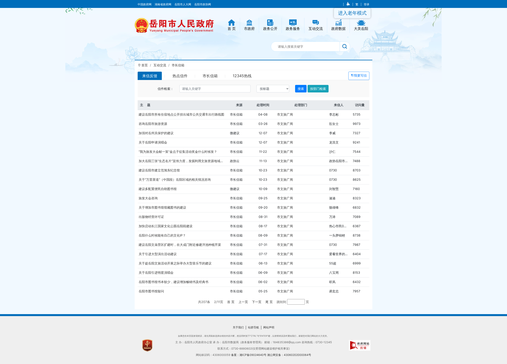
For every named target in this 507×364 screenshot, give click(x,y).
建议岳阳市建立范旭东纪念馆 (159, 170)
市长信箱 (178, 65)
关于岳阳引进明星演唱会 (156, 273)
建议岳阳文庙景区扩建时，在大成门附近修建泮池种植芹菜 (180, 245)
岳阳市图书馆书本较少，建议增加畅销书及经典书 (173, 282)
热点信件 (180, 75)
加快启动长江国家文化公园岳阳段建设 (166, 226)
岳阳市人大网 (183, 4)
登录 (366, 4)
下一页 (256, 302)
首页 (144, 65)
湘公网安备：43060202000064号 (289, 354)
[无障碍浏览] (348, 4)
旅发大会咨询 (148, 198)
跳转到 (282, 302)
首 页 (230, 302)
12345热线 (242, 75)
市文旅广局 (285, 114)
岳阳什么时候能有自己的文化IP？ (162, 235)
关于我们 (238, 327)
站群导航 (253, 327)
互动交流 (159, 65)
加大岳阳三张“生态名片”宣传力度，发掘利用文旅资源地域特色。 (184, 161)
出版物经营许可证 (151, 217)
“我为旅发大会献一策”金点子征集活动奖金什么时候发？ (178, 152)
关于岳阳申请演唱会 (153, 142)
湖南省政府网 (163, 4)
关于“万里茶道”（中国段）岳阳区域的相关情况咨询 (175, 180)
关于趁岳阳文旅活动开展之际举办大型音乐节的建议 (175, 263)
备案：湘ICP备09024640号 (249, 354)
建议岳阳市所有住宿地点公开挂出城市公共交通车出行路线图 (181, 114)
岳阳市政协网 (202, 4)
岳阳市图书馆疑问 (151, 291)
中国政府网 (145, 4)
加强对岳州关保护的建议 (156, 133)
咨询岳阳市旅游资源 (153, 124)
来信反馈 (149, 75)
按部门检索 (318, 89)
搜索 (301, 89)
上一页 (243, 302)
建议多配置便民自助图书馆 (158, 189)
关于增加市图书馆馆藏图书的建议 (162, 207)
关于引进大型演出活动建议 (158, 254)
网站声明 (268, 327)
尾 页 (269, 302)
